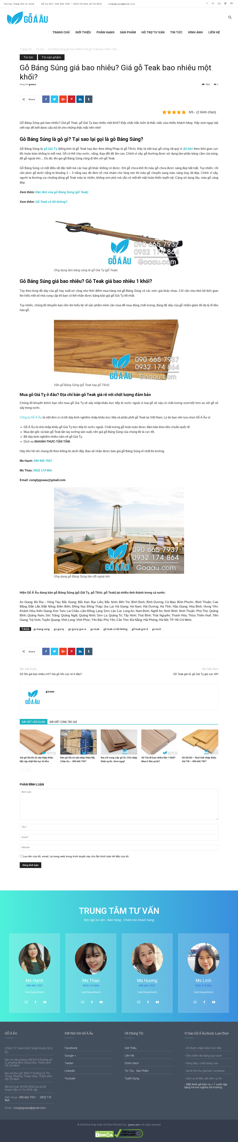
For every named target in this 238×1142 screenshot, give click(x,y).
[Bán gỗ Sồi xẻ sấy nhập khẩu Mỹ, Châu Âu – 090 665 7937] (78, 742)
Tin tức (40, 49)
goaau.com (134, 1124)
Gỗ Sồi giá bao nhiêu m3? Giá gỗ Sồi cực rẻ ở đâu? (51, 674)
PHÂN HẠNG (105, 32)
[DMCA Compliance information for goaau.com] (128, 1136)
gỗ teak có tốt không (115, 629)
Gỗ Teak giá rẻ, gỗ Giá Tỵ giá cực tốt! (195, 674)
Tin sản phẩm (51, 57)
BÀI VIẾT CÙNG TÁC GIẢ (63, 721)
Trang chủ (26, 49)
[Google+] (213, 3)
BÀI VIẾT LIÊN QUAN (33, 721)
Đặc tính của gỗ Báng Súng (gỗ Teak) (62, 192)
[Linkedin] (219, 3)
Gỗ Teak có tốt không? (51, 201)
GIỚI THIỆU (83, 32)
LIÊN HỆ (214, 32)
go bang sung (41, 629)
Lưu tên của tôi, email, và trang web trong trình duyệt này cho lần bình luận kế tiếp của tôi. (76, 856)
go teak (94, 629)
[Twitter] (225, 3)
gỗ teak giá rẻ (140, 629)
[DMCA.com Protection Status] (104, 1136)
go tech (156, 629)
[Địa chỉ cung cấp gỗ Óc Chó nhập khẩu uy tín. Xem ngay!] (119, 742)
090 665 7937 (43, 460)
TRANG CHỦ (61, 32)
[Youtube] (231, 3)
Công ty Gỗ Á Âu (31, 417)
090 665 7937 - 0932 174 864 (28, 1099)
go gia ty (59, 629)
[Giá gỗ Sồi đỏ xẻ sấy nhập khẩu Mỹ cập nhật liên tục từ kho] (38, 742)
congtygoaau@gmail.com (121, 4)
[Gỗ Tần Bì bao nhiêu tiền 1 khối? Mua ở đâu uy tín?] (159, 742)
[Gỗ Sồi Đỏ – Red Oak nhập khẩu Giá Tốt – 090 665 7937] (200, 742)
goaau (32, 84)
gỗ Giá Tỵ (51, 148)
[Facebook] (207, 3)
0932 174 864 (42, 470)
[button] (229, 18)
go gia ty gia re (77, 629)
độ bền (188, 148)
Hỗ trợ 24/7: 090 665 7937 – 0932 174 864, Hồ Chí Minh (71, 4)
